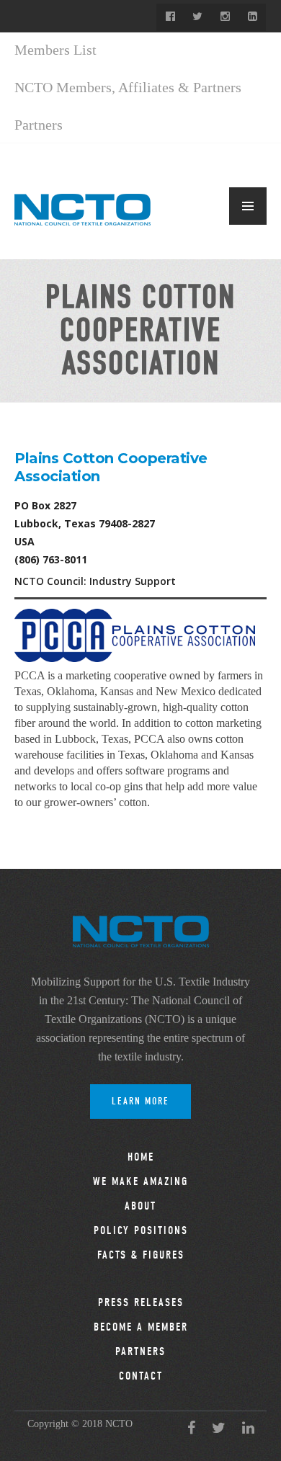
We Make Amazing (140, 1181)
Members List (55, 50)
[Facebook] (170, 17)
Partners (38, 125)
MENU (248, 206)
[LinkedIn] (252, 17)
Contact (141, 1376)
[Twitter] (197, 17)
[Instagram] (224, 17)
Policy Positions (141, 1230)
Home (141, 1157)
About (140, 1205)
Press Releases (141, 1302)
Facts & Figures (140, 1254)
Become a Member (141, 1327)
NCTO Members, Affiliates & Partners (127, 87)
